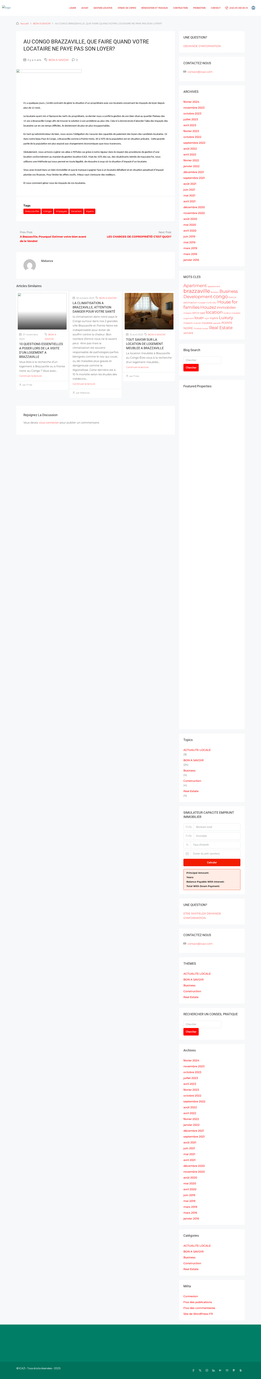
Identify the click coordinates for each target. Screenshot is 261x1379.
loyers (90, 211)
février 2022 (191, 160)
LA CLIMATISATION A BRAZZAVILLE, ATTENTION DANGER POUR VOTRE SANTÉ (94, 307)
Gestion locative (103, 8)
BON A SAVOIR (41, 23)
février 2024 (191, 101)
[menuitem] (236, 8)
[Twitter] (201, 1370)
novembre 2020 (194, 213)
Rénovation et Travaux (154, 8)
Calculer (212, 862)
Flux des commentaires (199, 1308)
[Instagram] (208, 1370)
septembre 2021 (194, 178)
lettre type (198, 312)
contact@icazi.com (200, 71)
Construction (192, 780)
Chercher (191, 367)
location (76, 211)
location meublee (231, 313)
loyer (207, 318)
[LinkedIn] (214, 1370)
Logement (188, 318)
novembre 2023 (194, 107)
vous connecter (49, 422)
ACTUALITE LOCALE (197, 750)
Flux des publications (197, 1302)
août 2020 (190, 219)
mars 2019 (190, 248)
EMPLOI (232, 297)
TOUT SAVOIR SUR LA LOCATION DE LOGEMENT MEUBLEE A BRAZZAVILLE (145, 344)
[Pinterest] (234, 1370)
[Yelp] (241, 1370)
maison (188, 323)
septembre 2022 (194, 142)
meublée (207, 323)
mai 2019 (189, 242)
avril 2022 (189, 154)
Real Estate (221, 327)
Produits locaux (201, 328)
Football (201, 303)
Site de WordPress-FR (198, 1313)
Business (189, 770)
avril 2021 (189, 201)
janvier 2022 (191, 166)
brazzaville (32, 211)
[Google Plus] (221, 1370)
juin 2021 (189, 189)
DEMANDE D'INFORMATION (202, 46)
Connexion (190, 1296)
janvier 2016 (191, 260)
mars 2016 (190, 254)
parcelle (217, 323)
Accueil (24, 23)
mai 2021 (189, 195)
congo (47, 211)
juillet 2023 (190, 119)
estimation (190, 302)
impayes (61, 211)
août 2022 (190, 148)
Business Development (210, 294)
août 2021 (189, 183)
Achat (84, 8)
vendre (188, 333)
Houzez (208, 307)
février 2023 (191, 131)
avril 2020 (189, 230)
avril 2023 (189, 125)
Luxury (226, 317)
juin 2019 (189, 236)
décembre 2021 (193, 172)
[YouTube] (228, 1370)
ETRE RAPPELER (194, 913)
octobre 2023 (192, 113)
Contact (216, 8)
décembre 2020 (194, 207)
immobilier (226, 307)
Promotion (199, 8)
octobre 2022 (192, 137)
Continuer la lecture (30, 375)
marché (197, 323)
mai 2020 (189, 224)
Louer (72, 8)
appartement (214, 286)
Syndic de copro (127, 8)
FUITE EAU (211, 303)
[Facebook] (194, 1370)
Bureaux (215, 292)
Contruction (180, 8)
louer (199, 317)
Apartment (195, 285)
